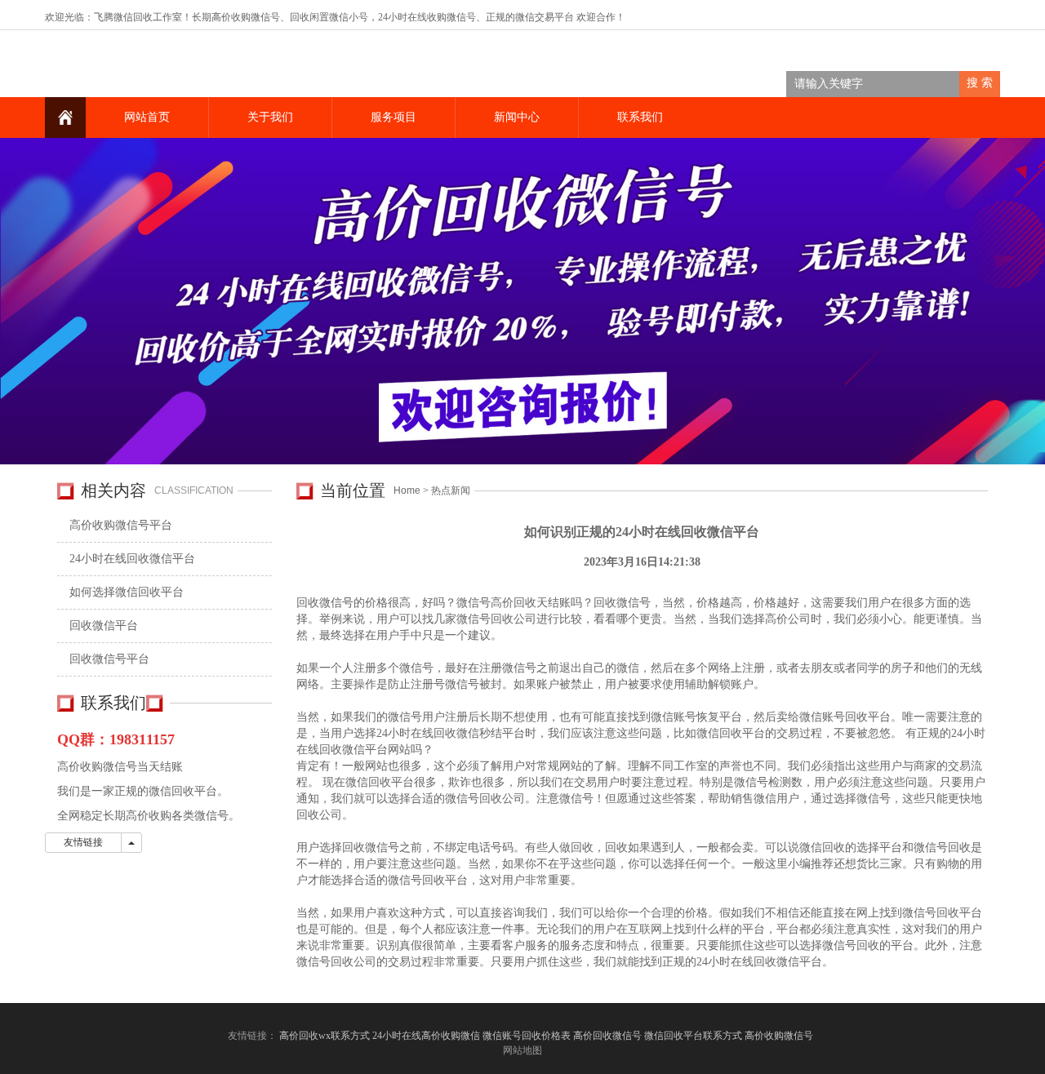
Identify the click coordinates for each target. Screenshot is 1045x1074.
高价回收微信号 (607, 1035)
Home (407, 490)
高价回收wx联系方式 (324, 1035)
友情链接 (83, 842)
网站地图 (522, 1050)
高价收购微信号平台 (120, 525)
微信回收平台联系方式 (693, 1035)
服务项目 (393, 117)
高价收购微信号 (780, 1035)
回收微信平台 (103, 625)
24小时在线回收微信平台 (132, 559)
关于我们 (270, 117)
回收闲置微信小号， (334, 17)
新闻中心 (517, 117)
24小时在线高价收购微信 (426, 1035)
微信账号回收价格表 (526, 1035)
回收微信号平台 (109, 659)
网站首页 (147, 117)
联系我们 (640, 117)
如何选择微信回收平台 (126, 592)
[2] (522, 301)
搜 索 (980, 83)
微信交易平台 (544, 17)
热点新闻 (450, 490)
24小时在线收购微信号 (427, 17)
